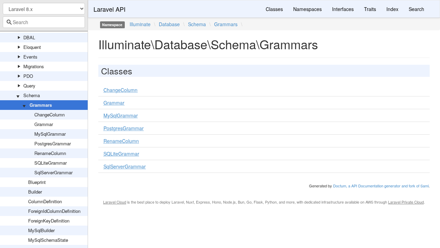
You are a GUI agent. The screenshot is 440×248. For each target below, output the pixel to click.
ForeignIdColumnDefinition (54, 211)
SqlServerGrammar (53, 172)
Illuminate (140, 24)
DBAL (29, 37)
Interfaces (343, 9)
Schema (31, 95)
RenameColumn (50, 153)
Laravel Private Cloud (406, 202)
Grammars (41, 105)
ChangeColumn (49, 114)
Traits (370, 9)
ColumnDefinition (45, 201)
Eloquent (32, 47)
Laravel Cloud (114, 202)
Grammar (43, 124)
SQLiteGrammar (50, 162)
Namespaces (307, 9)
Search (416, 9)
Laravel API (109, 8)
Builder (35, 191)
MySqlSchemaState (48, 240)
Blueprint (37, 182)
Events (30, 56)
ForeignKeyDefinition (48, 220)
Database (169, 24)
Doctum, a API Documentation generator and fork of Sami (381, 185)
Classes (274, 9)
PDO (28, 76)
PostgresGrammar (52, 143)
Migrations (33, 66)
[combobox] (44, 22)
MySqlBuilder (41, 230)
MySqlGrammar (50, 134)
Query (29, 85)
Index (392, 9)
